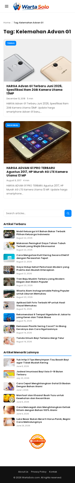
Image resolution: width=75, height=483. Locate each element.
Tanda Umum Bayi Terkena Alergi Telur (40, 338)
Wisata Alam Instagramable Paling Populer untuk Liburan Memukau (42, 292)
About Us (23, 471)
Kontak (53, 471)
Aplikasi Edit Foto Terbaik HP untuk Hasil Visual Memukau (40, 304)
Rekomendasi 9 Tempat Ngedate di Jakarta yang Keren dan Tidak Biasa (43, 316)
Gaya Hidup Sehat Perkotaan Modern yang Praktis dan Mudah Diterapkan (42, 269)
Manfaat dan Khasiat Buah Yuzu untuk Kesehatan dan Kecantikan (40, 397)
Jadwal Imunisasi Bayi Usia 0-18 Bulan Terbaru (39, 373)
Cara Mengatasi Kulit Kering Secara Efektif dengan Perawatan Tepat (42, 257)
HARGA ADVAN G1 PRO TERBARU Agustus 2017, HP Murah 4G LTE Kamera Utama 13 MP (37, 172)
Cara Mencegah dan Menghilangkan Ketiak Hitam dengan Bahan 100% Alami (43, 409)
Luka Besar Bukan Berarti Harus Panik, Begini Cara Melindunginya (43, 421)
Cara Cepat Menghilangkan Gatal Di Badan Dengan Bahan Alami (43, 385)
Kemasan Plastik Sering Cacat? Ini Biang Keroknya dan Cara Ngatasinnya (41, 328)
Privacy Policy (38, 471)
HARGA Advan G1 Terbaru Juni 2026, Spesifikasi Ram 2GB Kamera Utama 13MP (34, 90)
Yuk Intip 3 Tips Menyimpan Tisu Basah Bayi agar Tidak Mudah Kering (42, 361)
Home (6, 22)
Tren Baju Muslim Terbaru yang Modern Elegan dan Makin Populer (40, 280)
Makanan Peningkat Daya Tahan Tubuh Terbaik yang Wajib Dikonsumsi (41, 245)
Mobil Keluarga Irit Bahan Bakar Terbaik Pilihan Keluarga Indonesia (40, 233)
